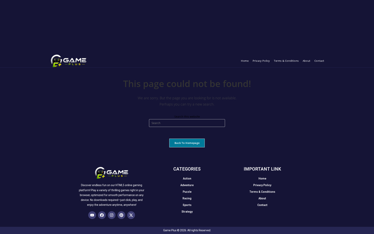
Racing (187, 198)
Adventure (187, 185)
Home (262, 178)
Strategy (187, 211)
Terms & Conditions (262, 191)
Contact (262, 205)
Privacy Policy (262, 185)
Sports (187, 205)
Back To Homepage (187, 143)
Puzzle (187, 191)
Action (187, 178)
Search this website (187, 116)
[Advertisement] (117, 27)
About (262, 198)
